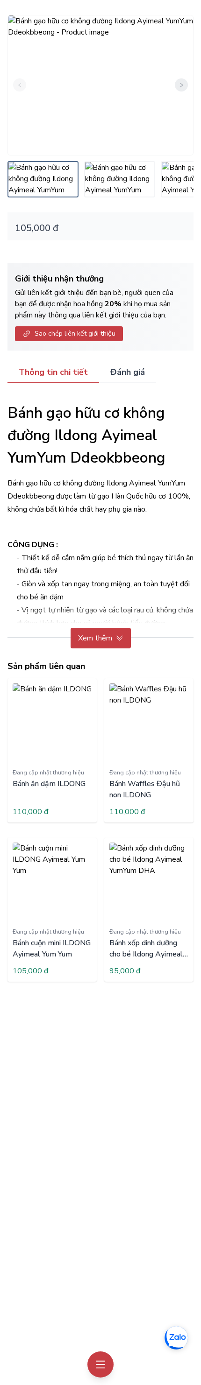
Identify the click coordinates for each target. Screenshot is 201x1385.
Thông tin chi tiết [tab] (53, 372)
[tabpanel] (100, 521)
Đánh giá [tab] (127, 372)
